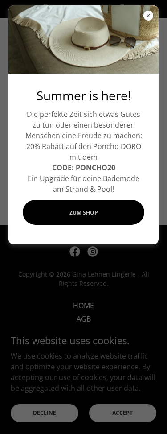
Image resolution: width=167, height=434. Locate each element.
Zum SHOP (83, 212)
